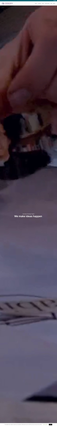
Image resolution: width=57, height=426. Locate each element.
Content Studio (47, 3)
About (36, 3)
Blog (51, 3)
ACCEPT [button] (50, 424)
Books (43, 3)
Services (39, 3)
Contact (54, 3)
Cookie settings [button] (45, 424)
